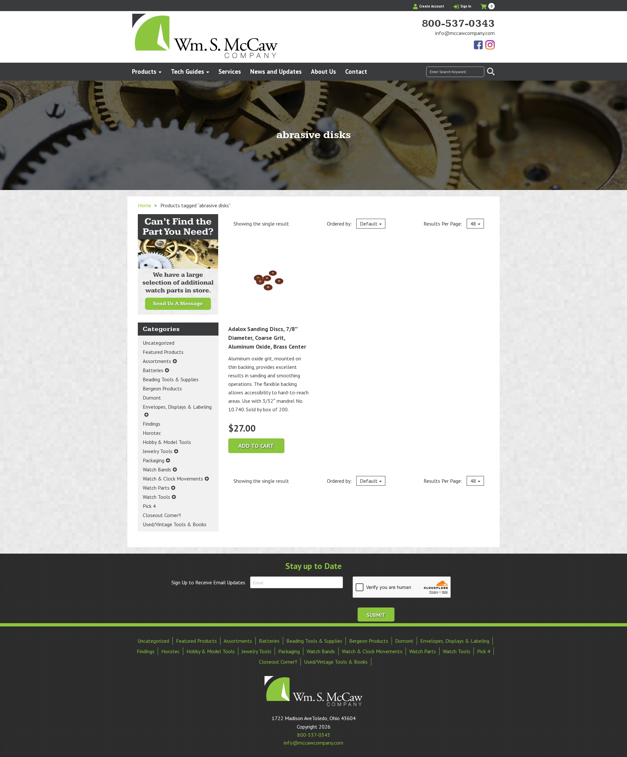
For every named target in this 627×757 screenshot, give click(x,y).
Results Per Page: (450, 223)
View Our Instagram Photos (490, 45)
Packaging (153, 460)
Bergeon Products (162, 388)
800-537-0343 (458, 24)
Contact (356, 71)
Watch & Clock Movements (173, 478)
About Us (323, 71)
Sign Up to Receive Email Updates (208, 582)
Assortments (157, 361)
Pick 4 (149, 506)
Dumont (152, 397)
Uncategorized (158, 342)
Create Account (431, 6)
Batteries (153, 370)
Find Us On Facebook (479, 45)
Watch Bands (157, 469)
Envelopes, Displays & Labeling (177, 406)
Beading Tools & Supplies (171, 379)
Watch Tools (156, 497)
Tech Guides (187, 71)
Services (229, 71)
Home (144, 205)
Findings (151, 423)
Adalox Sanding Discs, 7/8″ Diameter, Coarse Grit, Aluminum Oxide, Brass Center (267, 337)
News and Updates (276, 71)
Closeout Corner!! (162, 515)
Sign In (465, 6)
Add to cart (256, 445)
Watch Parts (156, 487)
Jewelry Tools (157, 451)
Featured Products (163, 352)
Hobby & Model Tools (167, 442)
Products (144, 71)
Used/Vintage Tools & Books (174, 524)
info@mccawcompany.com (465, 33)
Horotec (152, 433)
